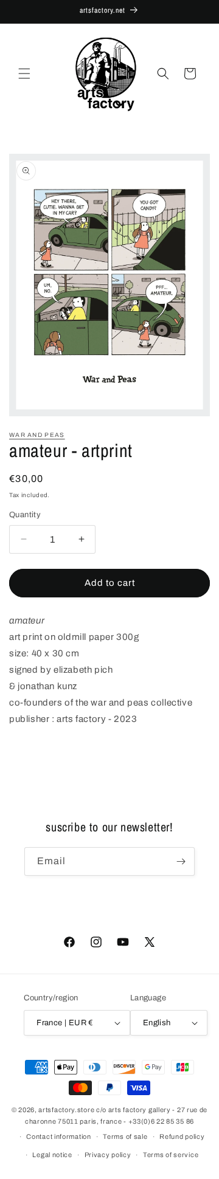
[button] (24, 73)
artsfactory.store (66, 1109)
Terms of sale (125, 1136)
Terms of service (170, 1154)
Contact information (58, 1136)
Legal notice (52, 1154)
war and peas (37, 434)
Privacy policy (108, 1154)
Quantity (25, 514)
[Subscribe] (180, 861)
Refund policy (181, 1136)
